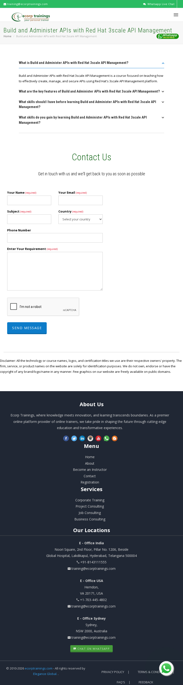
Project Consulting (90, 506)
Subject (19, 211)
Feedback (146, 682)
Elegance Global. (45, 674)
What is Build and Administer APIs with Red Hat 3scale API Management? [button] (73, 63)
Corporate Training (89, 500)
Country (70, 211)
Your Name (21, 192)
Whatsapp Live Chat (160, 4)
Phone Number (19, 230)
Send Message (27, 328)
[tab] (91, 64)
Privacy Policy (113, 672)
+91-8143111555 (93, 562)
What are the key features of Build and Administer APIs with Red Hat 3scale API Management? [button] (89, 91)
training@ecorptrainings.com (27, 4)
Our (91, 530)
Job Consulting (90, 512)
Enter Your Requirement (32, 249)
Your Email (72, 192)
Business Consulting (89, 519)
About (92, 404)
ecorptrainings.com (39, 668)
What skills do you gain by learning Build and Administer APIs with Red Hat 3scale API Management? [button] (83, 120)
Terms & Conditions (153, 672)
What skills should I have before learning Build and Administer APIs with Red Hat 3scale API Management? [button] (87, 104)
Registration (90, 482)
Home (7, 36)
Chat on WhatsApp (93, 648)
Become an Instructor (90, 469)
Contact (90, 476)
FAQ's (121, 682)
